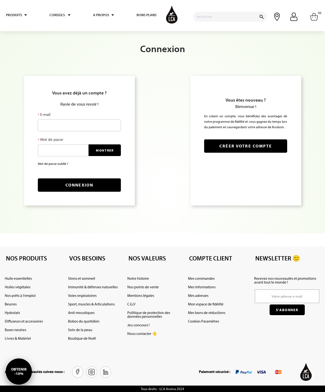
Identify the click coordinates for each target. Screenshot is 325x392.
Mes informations (202, 286)
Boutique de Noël (82, 338)
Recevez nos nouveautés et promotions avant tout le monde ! (285, 280)
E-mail (44, 114)
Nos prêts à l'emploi (20, 295)
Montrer (105, 150)
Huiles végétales (17, 286)
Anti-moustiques (81, 312)
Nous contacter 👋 (142, 333)
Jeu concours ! (138, 325)
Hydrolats (12, 312)
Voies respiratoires (82, 295)
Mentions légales (140, 295)
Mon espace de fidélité (205, 304)
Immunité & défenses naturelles (93, 286)
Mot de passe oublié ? (53, 164)
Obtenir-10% (18, 371)
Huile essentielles (18, 278)
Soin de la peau (80, 329)
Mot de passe (51, 139)
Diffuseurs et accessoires (24, 321)
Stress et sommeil (81, 278)
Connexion (79, 185)
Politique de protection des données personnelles (148, 314)
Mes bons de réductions (206, 312)
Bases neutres (15, 329)
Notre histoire (138, 278)
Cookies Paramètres (203, 321)
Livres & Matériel (18, 338)
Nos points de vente (143, 286)
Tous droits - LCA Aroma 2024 (162, 389)
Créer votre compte (245, 146)
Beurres (11, 304)
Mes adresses (198, 295)
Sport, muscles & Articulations (91, 304)
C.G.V (131, 304)
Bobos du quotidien (83, 321)
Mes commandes (201, 278)
